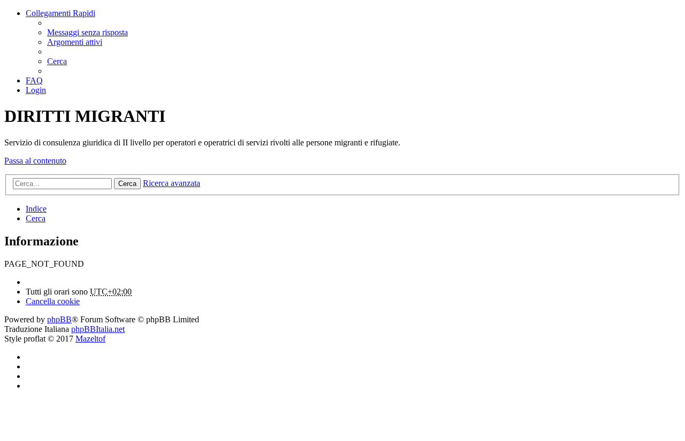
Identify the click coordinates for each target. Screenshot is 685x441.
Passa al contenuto (35, 160)
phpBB (59, 319)
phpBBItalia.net (98, 329)
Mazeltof (90, 338)
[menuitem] (87, 32)
